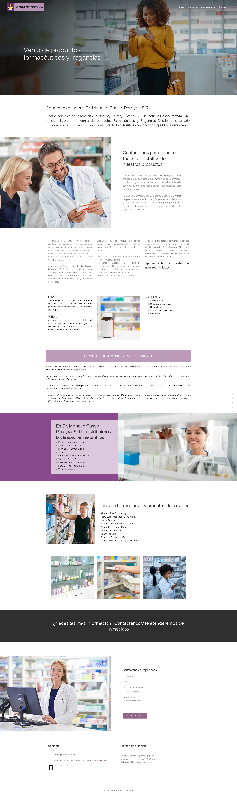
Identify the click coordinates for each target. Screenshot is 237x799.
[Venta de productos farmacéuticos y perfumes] (25, 7)
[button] (73, 577)
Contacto (129, 790)
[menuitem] (181, 7)
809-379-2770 (61, 765)
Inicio (106, 790)
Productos (116, 790)
